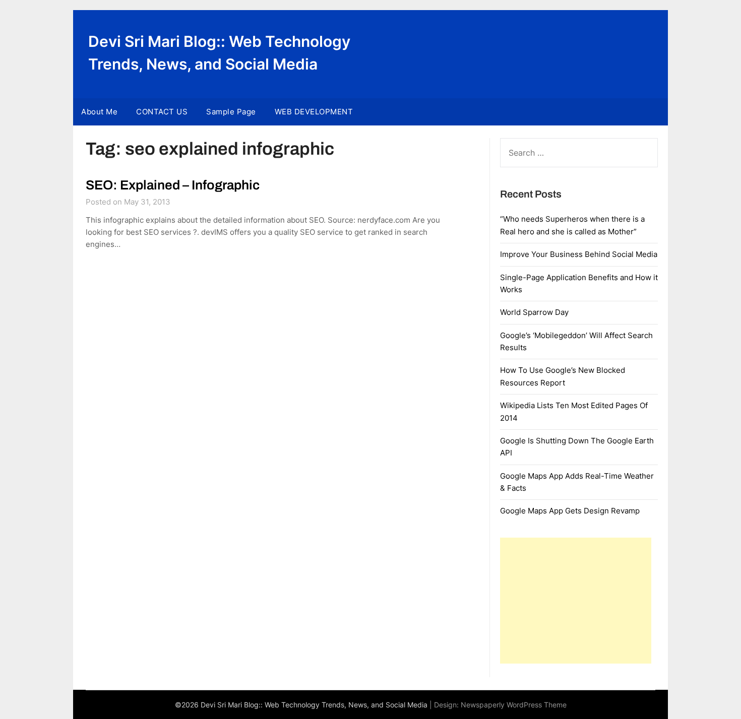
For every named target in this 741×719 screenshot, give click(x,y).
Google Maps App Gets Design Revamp (570, 510)
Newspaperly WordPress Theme (514, 704)
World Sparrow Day (534, 312)
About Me (99, 111)
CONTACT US (162, 111)
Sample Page (231, 111)
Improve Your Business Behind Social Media (578, 254)
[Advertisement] (575, 601)
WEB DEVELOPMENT (314, 111)
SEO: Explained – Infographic (173, 185)
